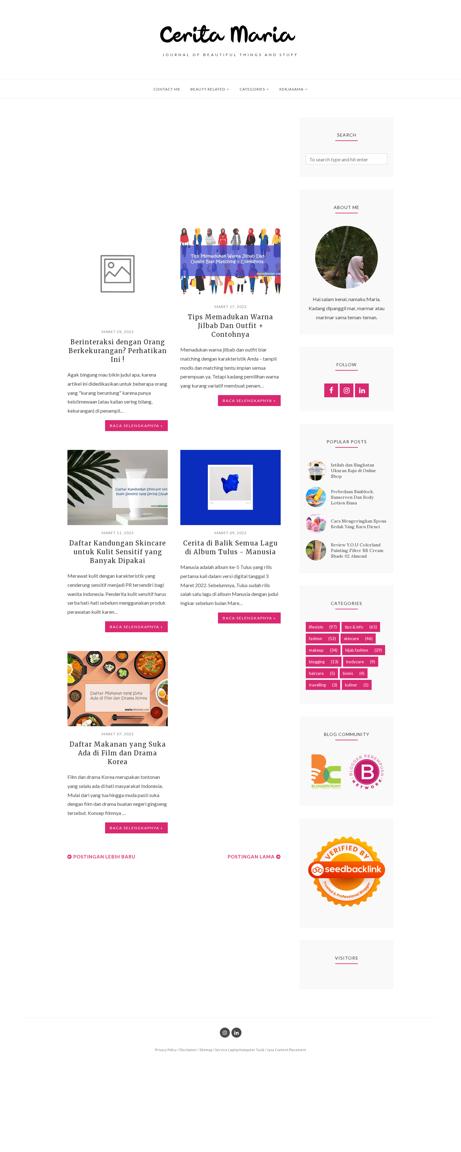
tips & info (354, 626)
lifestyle (316, 626)
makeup (316, 650)
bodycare (355, 661)
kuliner (351, 684)
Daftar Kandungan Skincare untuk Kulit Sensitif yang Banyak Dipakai (117, 552)
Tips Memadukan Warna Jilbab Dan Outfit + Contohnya (230, 325)
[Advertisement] (174, 161)
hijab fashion (356, 650)
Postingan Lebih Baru (104, 856)
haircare (316, 673)
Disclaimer (188, 1050)
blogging (317, 661)
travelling (317, 684)
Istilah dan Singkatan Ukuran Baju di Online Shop (353, 470)
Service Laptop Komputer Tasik (239, 1050)
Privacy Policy (166, 1050)
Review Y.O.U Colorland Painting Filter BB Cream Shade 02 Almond (357, 550)
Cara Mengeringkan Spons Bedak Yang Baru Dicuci (358, 523)
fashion (315, 638)
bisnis (348, 673)
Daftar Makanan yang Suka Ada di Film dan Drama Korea (118, 753)
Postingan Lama (251, 856)
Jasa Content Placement (286, 1050)
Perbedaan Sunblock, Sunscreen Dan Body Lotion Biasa (352, 497)
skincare (351, 638)
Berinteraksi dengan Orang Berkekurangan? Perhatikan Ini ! (118, 350)
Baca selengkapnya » (136, 425)
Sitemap (205, 1050)
